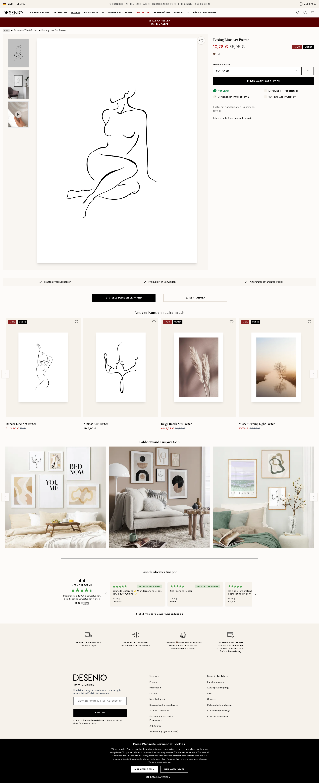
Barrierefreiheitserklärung (164, 705)
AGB (209, 693)
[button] (307, 71)
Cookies (211, 699)
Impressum (156, 687)
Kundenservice (215, 682)
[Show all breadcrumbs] (6, 30)
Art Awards (156, 726)
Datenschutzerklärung (93, 720)
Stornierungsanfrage (218, 710)
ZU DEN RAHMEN (195, 297)
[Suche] (298, 12)
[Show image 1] (18, 53)
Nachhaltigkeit (158, 699)
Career (153, 693)
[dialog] (159, 761)
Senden (100, 712)
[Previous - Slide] (5, 374)
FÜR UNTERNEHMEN (204, 12)
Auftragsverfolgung (218, 687)
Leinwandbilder (94, 12)
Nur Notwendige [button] (174, 769)
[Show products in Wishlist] (305, 13)
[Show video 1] (18, 114)
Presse (153, 682)
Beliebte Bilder (40, 12)
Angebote (143, 12)
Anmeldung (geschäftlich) (164, 731)
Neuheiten (60, 12)
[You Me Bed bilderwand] (55, 497)
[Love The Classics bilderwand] (159, 497)
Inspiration (181, 12)
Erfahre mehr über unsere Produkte (232, 118)
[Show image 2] (18, 84)
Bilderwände (162, 12)
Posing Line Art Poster (54, 30)
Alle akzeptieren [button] (144, 769)
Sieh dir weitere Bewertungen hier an (159, 613)
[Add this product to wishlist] (201, 40)
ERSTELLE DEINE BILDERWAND (124, 297)
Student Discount (159, 710)
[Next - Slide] (314, 374)
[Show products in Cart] (312, 13)
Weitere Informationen (159, 762)
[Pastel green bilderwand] (263, 497)
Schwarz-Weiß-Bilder (26, 30)
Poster (75, 12)
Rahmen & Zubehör (120, 12)
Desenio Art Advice (217, 676)
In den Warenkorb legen (263, 81)
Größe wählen (221, 64)
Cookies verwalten (217, 716)
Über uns (155, 676)
